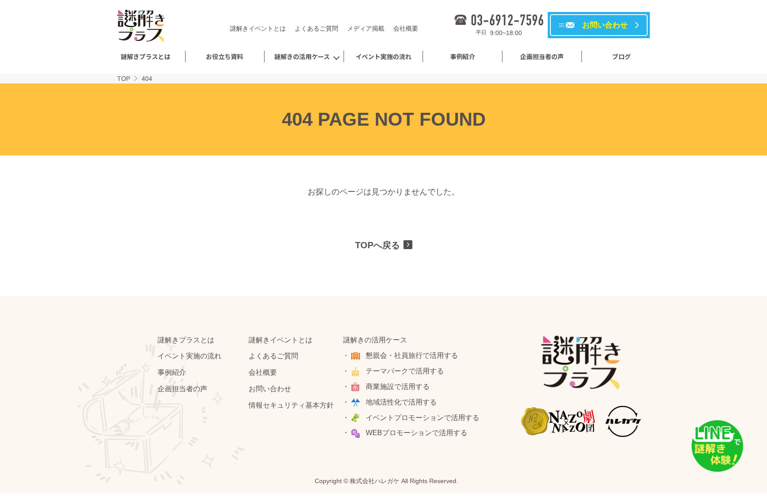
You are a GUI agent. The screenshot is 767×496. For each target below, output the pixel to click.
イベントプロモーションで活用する (422, 417)
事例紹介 (462, 56)
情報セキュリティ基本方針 (291, 405)
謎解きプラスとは (145, 56)
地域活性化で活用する (401, 402)
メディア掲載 (365, 28)
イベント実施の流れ (383, 56)
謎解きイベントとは (258, 28)
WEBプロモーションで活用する (416, 432)
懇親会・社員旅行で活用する (412, 355)
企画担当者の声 (542, 56)
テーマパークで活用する (405, 371)
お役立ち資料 (224, 56)
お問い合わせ (270, 389)
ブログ (621, 56)
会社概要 (405, 28)
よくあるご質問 (316, 28)
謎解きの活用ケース (302, 56)
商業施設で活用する (398, 386)
